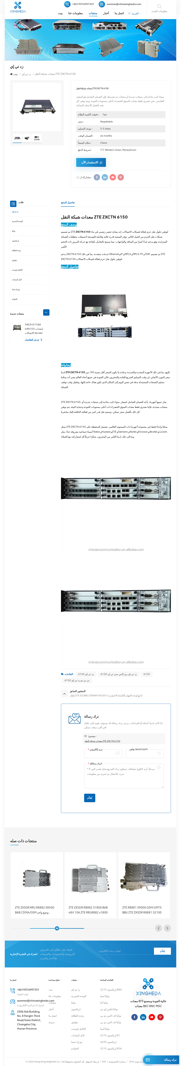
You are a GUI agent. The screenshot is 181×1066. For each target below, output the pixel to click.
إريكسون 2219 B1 (110, 1035)
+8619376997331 (83, 4)
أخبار (106, 13)
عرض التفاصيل (32, 339)
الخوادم (14, 299)
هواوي (14, 260)
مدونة (52, 1022)
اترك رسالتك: (95, 763)
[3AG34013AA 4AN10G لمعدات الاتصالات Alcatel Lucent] (17, 328)
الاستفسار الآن (89, 162)
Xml (104, 1061)
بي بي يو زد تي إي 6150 (77, 680)
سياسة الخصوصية (117, 1061)
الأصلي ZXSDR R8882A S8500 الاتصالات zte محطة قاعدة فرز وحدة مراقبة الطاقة (143, 910)
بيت (60, 13)
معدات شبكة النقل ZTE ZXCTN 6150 (102, 741)
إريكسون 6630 (108, 1042)
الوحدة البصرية (17, 221)
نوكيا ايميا (105, 996)
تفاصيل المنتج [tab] (68, 202)
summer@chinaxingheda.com (124, 4)
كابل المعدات (17, 280)
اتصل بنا (119, 13)
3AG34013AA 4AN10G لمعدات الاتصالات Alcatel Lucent (34, 329)
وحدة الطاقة (16, 250)
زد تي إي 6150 (86, 674)
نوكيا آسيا (105, 1028)
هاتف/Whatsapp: (138, 749)
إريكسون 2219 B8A (111, 989)
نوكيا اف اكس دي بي (110, 1015)
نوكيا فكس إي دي (109, 1009)
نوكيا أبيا (104, 1002)
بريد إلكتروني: (95, 749)
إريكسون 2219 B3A (111, 1048)
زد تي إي (26, 74)
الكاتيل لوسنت (17, 270)
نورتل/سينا (16, 289)
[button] (46, 312)
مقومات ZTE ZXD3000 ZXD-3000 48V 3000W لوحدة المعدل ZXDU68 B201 (90, 910)
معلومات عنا (75, 13)
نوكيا (13, 231)
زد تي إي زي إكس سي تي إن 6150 (119, 674)
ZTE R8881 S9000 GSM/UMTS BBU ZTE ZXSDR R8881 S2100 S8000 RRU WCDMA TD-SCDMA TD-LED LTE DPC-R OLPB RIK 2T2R (36, 910)
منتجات (93, 13)
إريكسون (15, 241)
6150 (147, 674)
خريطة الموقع (92, 1061)
